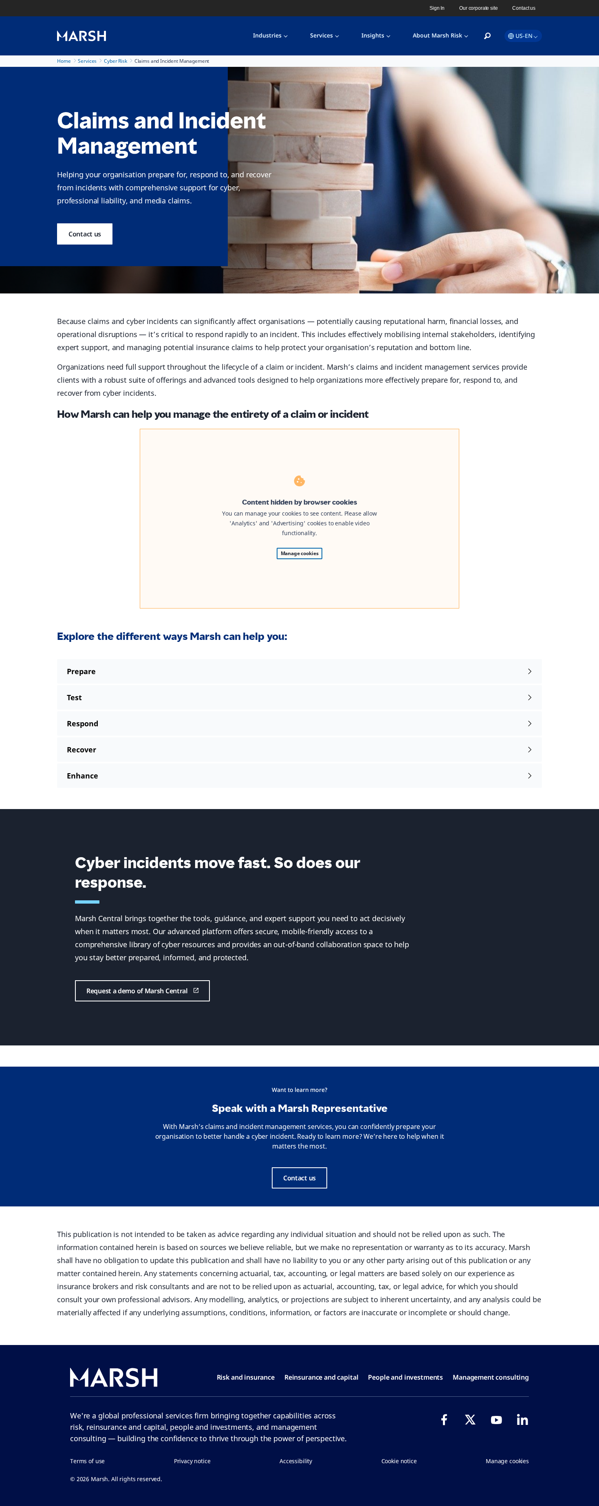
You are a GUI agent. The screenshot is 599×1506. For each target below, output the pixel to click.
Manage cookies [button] (507, 1461)
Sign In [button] (437, 8)
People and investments (405, 1377)
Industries (267, 35)
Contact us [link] (523, 8)
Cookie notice (399, 1461)
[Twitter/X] (470, 1419)
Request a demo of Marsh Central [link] (137, 990)
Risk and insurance (246, 1377)
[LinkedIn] (522, 1419)
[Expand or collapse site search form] (487, 36)
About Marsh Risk (437, 35)
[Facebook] (444, 1419)
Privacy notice (192, 1461)
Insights (372, 35)
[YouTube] (496, 1419)
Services (321, 35)
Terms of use (87, 1461)
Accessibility (296, 1461)
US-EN (524, 36)
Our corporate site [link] (478, 8)
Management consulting (491, 1377)
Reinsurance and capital (321, 1377)
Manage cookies (300, 553)
